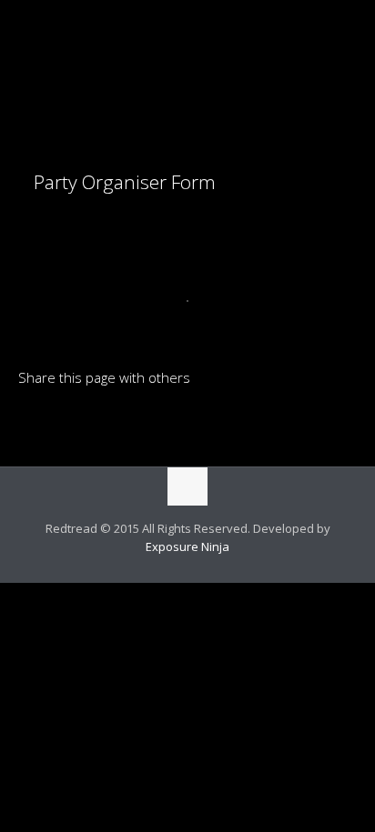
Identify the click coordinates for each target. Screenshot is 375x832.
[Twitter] (199, 573)
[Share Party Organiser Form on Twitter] (93, 422)
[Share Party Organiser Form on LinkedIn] (32, 422)
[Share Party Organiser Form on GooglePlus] (186, 422)
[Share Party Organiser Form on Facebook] (62, 422)
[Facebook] (175, 573)
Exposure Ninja (187, 546)
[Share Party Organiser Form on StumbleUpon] (155, 422)
